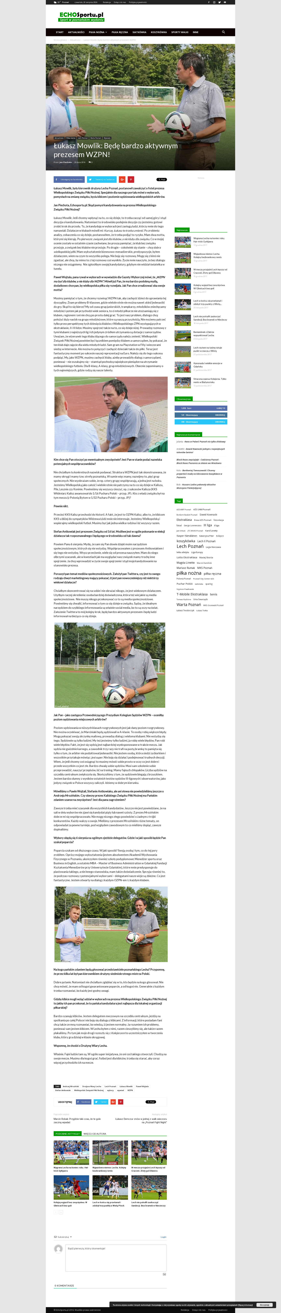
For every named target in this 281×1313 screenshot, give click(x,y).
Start (60, 32)
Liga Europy (197, 552)
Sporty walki (179, 32)
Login (163, 1237)
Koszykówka (159, 32)
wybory (110, 1090)
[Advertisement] (168, 16)
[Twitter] (219, 2)
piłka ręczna (212, 573)
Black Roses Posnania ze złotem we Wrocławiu (199, 463)
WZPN (130, 1090)
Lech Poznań (83, 138)
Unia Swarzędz (200, 599)
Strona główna (60, 40)
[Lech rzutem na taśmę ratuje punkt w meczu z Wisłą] (183, 351)
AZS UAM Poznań (201, 509)
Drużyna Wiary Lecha (91, 1086)
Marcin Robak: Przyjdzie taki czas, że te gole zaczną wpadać (77, 1121)
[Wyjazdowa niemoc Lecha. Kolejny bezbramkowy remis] (110, 1152)
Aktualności (76, 32)
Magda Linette (186, 562)
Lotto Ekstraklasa (187, 557)
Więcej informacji (245, 1305)
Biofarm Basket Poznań (187, 515)
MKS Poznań (204, 568)
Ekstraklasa (184, 519)
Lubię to (221, 408)
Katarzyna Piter (206, 535)
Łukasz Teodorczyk (185, 610)
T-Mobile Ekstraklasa (192, 594)
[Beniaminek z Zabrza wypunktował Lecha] (183, 336)
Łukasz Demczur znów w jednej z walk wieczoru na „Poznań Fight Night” (141, 1121)
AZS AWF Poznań (184, 509)
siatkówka (199, 584)
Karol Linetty (211, 530)
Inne (195, 32)
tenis (213, 594)
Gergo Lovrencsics (192, 525)
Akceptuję (264, 1304)
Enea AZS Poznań (202, 520)
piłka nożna (189, 573)
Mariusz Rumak (186, 568)
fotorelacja (219, 520)
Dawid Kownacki (208, 514)
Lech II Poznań (206, 541)
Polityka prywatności (138, 2)
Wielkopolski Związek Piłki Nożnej (89, 1090)
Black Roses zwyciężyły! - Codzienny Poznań (198, 459)
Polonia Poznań (184, 578)
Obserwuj (220, 415)
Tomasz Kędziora (184, 599)
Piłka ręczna (120, 32)
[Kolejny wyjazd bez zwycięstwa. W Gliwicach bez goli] (71, 1187)
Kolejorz (220, 536)
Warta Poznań (95, 138)
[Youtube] (224, 2)
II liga (216, 525)
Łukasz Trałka (202, 610)
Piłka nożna (96, 32)
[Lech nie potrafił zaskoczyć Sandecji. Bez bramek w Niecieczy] (149, 1187)
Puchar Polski (185, 583)
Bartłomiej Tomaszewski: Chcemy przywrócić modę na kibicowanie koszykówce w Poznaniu (199, 474)
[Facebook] (208, 2)
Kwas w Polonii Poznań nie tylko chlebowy (205, 441)
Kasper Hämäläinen (187, 535)
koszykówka (186, 541)
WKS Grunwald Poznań (213, 605)
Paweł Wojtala (142, 1086)
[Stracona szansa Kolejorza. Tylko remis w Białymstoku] (183, 383)
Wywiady (107, 138)
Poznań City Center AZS (203, 578)
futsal (179, 525)
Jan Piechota (66, 162)
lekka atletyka (183, 552)
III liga (208, 525)
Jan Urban (181, 530)
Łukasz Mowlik (126, 1086)
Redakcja (107, 2)
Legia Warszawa (213, 547)
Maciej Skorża (206, 557)
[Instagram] (214, 2)
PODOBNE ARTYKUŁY (68, 1133)
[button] (223, 32)
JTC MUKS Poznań (195, 530)
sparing (208, 584)
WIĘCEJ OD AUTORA (95, 1133)
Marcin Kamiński (204, 563)
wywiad (120, 1090)
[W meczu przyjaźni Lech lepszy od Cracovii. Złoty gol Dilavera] (149, 1152)
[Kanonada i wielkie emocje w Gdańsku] (183, 367)
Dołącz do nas (120, 2)
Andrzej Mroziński (71, 1086)
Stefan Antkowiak (63, 1090)
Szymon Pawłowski (185, 589)
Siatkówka (139, 32)
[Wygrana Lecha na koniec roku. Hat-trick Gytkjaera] (71, 1152)
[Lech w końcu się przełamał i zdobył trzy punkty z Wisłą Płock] (110, 1187)
